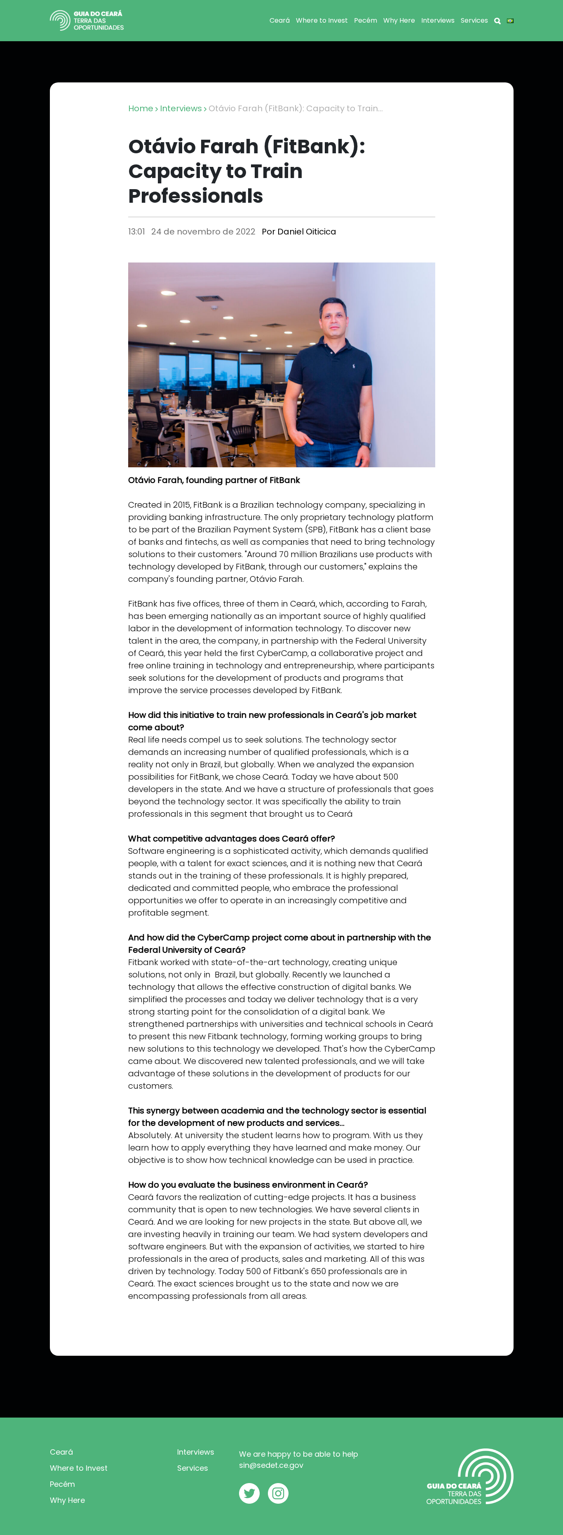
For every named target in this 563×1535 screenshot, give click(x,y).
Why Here (399, 20)
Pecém (365, 20)
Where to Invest (322, 20)
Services (474, 20)
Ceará (280, 20)
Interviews (438, 20)
